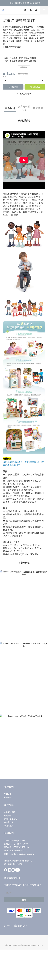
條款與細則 (8, 825)
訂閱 (24, 899)
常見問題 (7, 815)
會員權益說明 (9, 812)
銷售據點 (7, 797)
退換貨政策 (8, 822)
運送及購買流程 (10, 819)
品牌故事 (7, 794)
